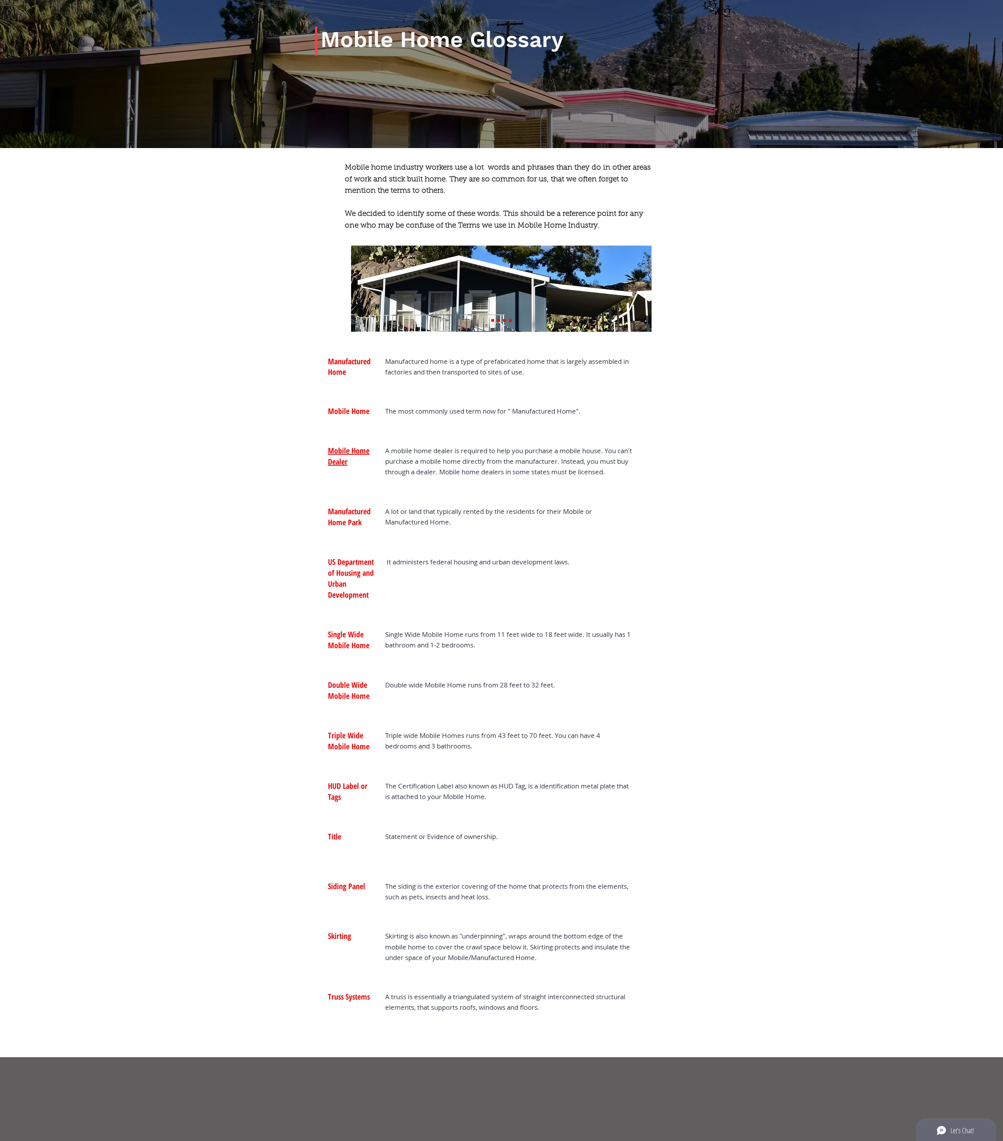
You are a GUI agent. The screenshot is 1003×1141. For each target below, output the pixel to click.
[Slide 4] (504, 320)
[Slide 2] (492, 320)
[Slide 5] (510, 320)
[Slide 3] (498, 320)
